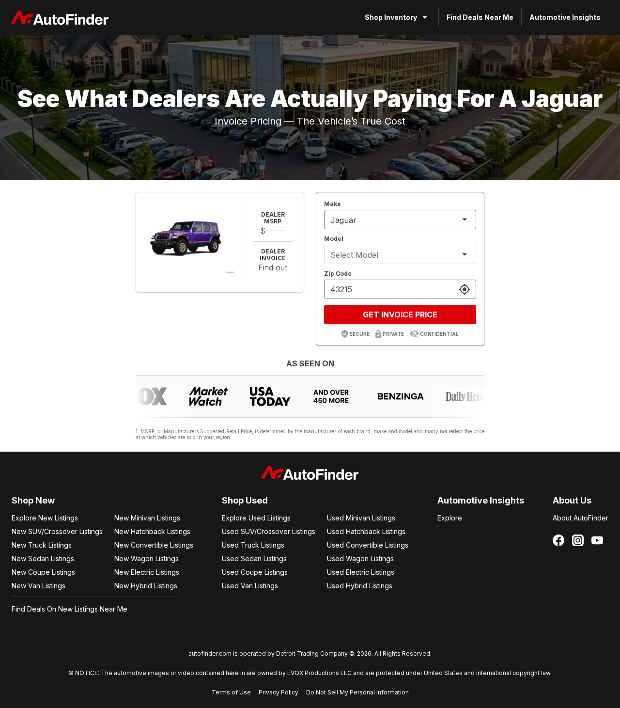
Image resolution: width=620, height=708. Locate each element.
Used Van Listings (250, 586)
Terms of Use (231, 692)
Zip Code (338, 273)
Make (332, 203)
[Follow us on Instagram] (578, 540)
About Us (572, 500)
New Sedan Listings (43, 558)
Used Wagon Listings (360, 558)
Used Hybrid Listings (359, 586)
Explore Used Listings (256, 518)
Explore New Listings (45, 518)
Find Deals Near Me (480, 17)
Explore (449, 518)
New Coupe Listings (43, 572)
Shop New (33, 500)
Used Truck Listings (253, 545)
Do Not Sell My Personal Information (357, 692)
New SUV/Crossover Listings (57, 531)
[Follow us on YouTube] (597, 540)
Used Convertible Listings (367, 545)
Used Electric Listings (360, 572)
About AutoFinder (580, 518)
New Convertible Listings (153, 545)
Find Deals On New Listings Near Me (69, 609)
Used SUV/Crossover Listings (268, 531)
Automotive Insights (565, 17)
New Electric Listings (146, 572)
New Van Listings (38, 586)
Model (333, 238)
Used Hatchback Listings (366, 531)
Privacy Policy (278, 692)
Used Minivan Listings (361, 518)
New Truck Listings (42, 545)
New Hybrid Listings (145, 586)
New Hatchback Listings (152, 531)
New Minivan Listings (147, 518)
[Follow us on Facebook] (558, 540)
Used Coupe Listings (255, 572)
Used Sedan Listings (254, 558)
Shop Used (245, 500)
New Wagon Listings (146, 558)
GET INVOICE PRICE (400, 314)
